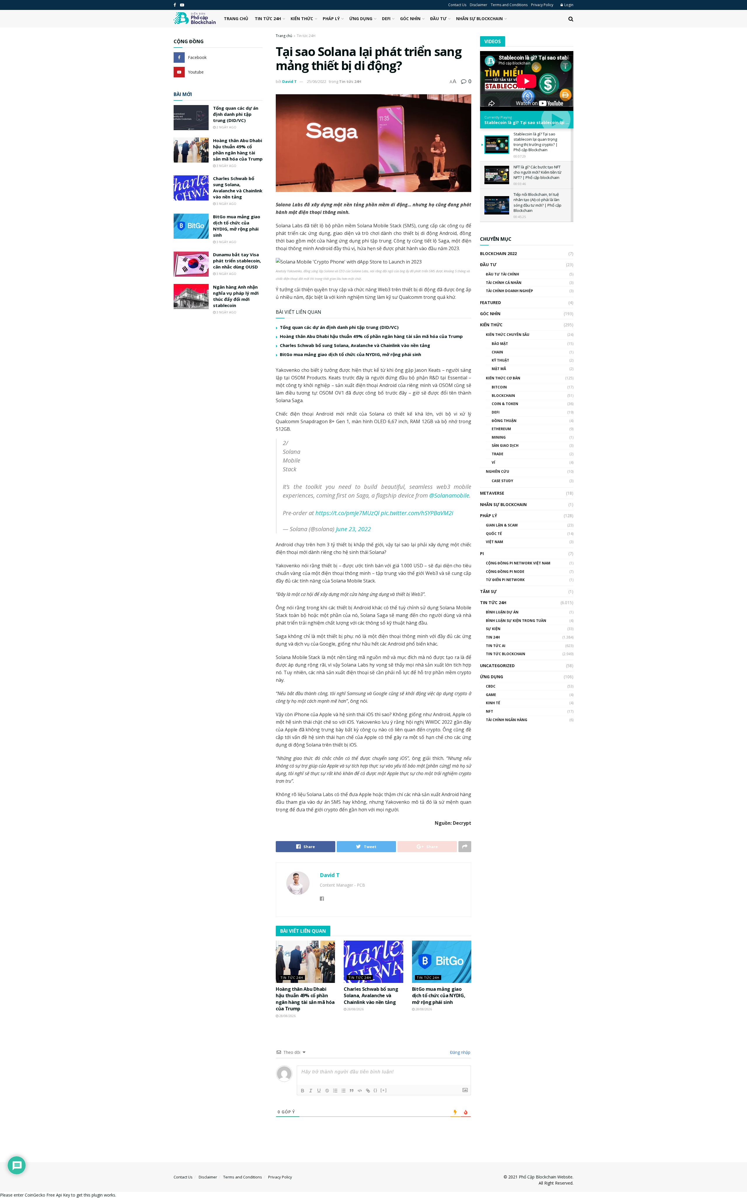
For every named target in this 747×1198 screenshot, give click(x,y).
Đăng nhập (459, 1052)
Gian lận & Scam (502, 525)
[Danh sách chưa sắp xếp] (343, 1090)
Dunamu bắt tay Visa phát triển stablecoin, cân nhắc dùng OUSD (237, 261)
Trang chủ (236, 18)
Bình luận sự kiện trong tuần (516, 620)
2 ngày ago (226, 127)
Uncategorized (497, 665)
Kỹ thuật (500, 360)
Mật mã (499, 368)
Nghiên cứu (497, 471)
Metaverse (492, 493)
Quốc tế (494, 533)
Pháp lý (331, 18)
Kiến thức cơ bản (503, 378)
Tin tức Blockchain (505, 653)
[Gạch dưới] (319, 1090)
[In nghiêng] (311, 1090)
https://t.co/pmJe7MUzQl (347, 513)
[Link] (368, 1090)
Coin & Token (505, 403)
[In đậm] (303, 1090)
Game (491, 694)
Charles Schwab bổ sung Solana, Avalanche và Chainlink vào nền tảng (355, 345)
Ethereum (501, 428)
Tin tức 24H (268, 18)
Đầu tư (438, 18)
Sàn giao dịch (505, 445)
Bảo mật (500, 343)
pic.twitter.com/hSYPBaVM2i (417, 513)
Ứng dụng (360, 18)
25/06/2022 (316, 81)
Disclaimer (478, 4)
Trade (497, 453)
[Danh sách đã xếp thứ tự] (335, 1090)
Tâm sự (488, 591)
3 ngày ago (226, 165)
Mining (499, 437)
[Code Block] (360, 1090)
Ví (493, 462)
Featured (490, 302)
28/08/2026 (287, 1016)
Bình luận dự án (502, 612)
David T (289, 81)
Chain (497, 352)
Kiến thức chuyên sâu (507, 334)
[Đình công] (327, 1090)
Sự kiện (493, 628)
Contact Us (457, 4)
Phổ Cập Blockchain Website (546, 1177)
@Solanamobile (449, 495)
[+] (384, 1090)
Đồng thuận (504, 420)
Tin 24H (493, 637)
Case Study (502, 480)
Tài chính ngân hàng (506, 719)
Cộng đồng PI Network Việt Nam (518, 563)
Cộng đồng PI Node (505, 571)
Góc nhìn (410, 18)
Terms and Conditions (509, 4)
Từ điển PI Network (505, 579)
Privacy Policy (542, 4)
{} (376, 1090)
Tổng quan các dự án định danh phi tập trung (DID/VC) (339, 327)
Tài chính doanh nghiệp (509, 290)
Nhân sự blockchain (479, 18)
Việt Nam (494, 541)
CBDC (490, 686)
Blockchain (503, 395)
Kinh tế (493, 702)
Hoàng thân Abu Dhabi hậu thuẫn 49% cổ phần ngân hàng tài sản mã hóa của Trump (371, 336)
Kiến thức (302, 18)
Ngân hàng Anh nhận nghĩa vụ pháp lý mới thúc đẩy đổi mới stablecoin (236, 296)
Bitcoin (499, 387)
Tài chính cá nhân (503, 282)
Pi (482, 553)
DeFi (386, 18)
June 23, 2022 (353, 529)
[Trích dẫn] (352, 1090)
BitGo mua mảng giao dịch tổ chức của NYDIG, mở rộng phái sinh (350, 354)
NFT (489, 711)
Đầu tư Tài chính (502, 274)
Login (568, 4)
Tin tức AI (495, 645)
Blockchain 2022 (498, 253)
